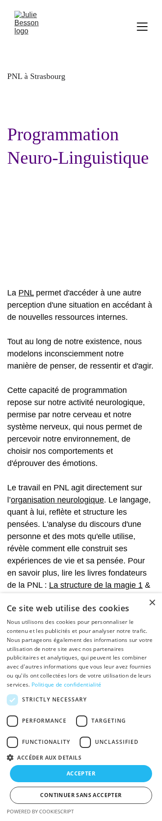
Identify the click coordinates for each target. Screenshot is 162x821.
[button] (81, 757)
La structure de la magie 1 (96, 585)
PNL (26, 292)
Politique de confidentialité (66, 684)
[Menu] (142, 27)
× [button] (151, 603)
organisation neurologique (57, 499)
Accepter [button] (81, 773)
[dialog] (81, 707)
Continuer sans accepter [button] (81, 795)
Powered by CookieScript (40, 811)
